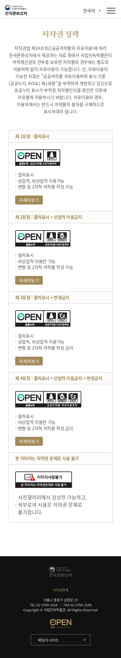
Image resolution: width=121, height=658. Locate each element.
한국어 (89, 11)
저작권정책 (60, 589)
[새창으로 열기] (60, 623)
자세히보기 (29, 200)
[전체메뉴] (111, 11)
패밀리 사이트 (48, 640)
